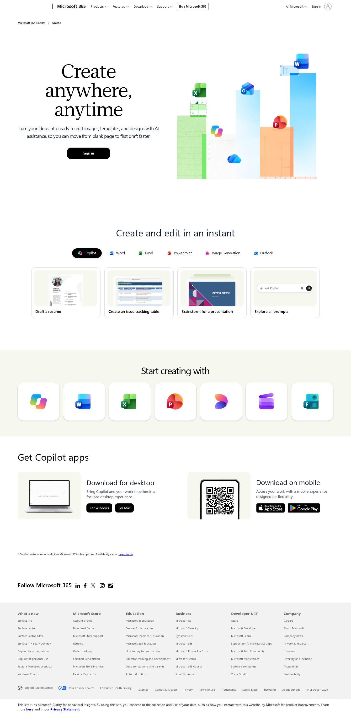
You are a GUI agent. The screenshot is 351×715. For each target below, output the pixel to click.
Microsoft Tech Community (248, 651)
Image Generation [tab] (226, 253)
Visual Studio (239, 674)
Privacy (188, 689)
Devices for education (139, 628)
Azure (234, 620)
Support (163, 6)
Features (118, 6)
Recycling (270, 689)
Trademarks (228, 689)
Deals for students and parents (145, 666)
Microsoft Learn (241, 636)
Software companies (243, 666)
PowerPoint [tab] (183, 253)
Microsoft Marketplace (245, 659)
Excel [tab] (149, 253)
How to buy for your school (143, 651)
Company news (293, 636)
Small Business (185, 674)
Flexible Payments (84, 674)
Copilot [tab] (90, 253)
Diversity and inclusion (298, 659)
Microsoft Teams (186, 659)
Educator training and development (148, 659)
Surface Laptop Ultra (30, 636)
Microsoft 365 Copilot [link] (31, 23)
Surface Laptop (27, 628)
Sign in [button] (88, 153)
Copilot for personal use (33, 659)
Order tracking (82, 651)
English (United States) (39, 687)
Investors (289, 651)
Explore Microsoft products (35, 666)
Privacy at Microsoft (296, 643)
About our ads (291, 689)
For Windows (99, 508)
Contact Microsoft (166, 689)
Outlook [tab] (266, 253)
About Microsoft (294, 628)
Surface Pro (25, 620)
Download (141, 6)
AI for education (136, 674)
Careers (288, 620)
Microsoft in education (140, 620)
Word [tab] (120, 253)
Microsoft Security (187, 628)
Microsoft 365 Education (141, 643)
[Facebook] (85, 585)
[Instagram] (102, 585)
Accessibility (291, 666)
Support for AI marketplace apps (251, 643)
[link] (66, 292)
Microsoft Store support (88, 636)
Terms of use (207, 689)
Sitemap (143, 689)
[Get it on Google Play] (304, 508)
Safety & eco (250, 689)
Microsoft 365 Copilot (189, 666)
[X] (93, 585)
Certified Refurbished (86, 659)
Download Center (84, 628)
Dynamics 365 (184, 636)
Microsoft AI (183, 620)
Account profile (82, 620)
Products (97, 6)
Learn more (126, 554)
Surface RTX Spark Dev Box (34, 643)
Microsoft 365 (184, 643)
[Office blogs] (110, 585)
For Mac (124, 508)
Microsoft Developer (244, 628)
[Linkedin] (77, 585)
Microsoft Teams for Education (145, 636)
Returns (78, 643)
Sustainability (292, 674)
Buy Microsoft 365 (192, 6)
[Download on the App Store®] (270, 508)
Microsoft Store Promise (88, 666)
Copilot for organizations (33, 651)
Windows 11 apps (28, 674)
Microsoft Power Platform (192, 651)
